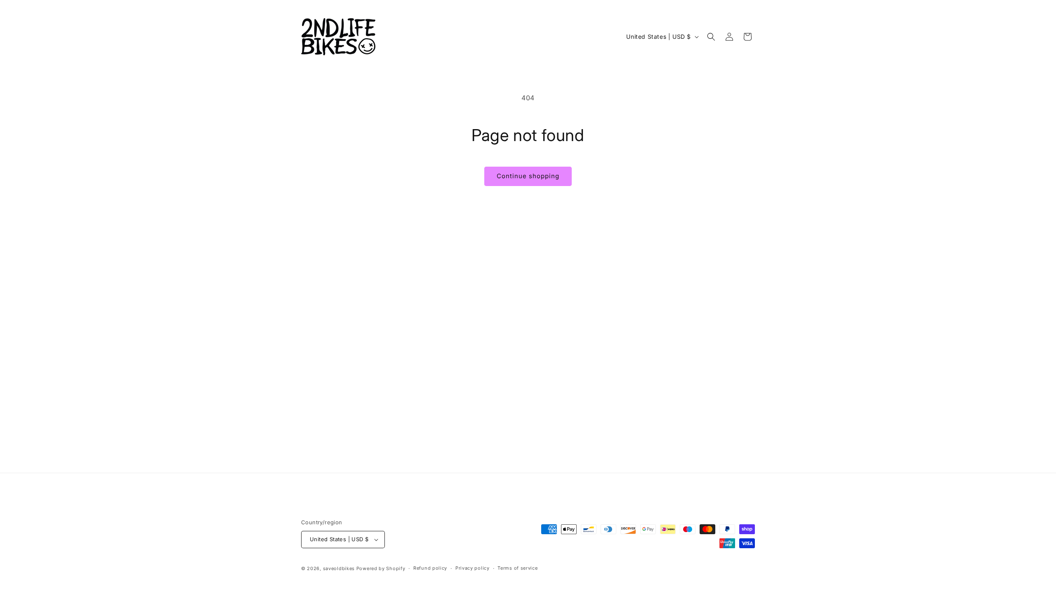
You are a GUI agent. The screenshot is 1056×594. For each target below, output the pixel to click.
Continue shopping (528, 176)
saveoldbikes (339, 568)
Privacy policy (472, 568)
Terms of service (517, 568)
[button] (711, 37)
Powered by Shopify (380, 568)
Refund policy (430, 568)
